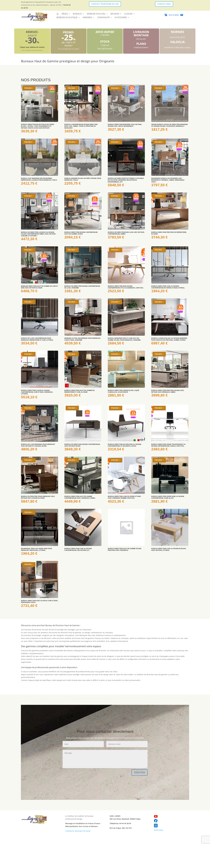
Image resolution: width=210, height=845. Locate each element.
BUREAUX (77, 14)
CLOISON (128, 14)
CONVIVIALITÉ (103, 18)
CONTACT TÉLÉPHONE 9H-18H (105, 4)
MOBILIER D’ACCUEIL (96, 14)
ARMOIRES (87, 18)
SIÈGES (64, 14)
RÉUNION (114, 14)
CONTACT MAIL (164, 4)
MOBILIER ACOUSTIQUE (67, 18)
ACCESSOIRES (121, 18)
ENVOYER (139, 772)
